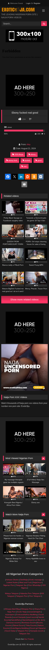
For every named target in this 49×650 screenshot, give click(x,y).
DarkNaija (24, 580)
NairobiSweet (27, 620)
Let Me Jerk (39, 620)
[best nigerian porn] (24, 390)
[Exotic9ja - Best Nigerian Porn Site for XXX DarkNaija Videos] (20, 10)
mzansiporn (10, 614)
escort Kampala (19, 617)
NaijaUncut (37, 582)
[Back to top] (41, 642)
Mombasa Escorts (29, 623)
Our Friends (29, 639)
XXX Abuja (19, 154)
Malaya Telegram (12, 593)
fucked (27, 160)
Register (37, 3)
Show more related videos (24, 299)
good (40, 160)
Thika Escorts (31, 625)
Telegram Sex (21, 585)
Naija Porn (11, 612)
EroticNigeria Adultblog (20, 628)
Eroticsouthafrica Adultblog (26, 614)
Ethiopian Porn (27, 609)
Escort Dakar (10, 631)
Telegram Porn (22, 596)
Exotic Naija (22, 612)
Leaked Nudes (12, 582)
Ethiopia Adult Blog (12, 609)
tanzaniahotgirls (34, 612)
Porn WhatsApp (34, 585)
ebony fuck (12, 160)
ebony (33, 154)
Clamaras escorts (13, 623)
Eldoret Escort (18, 625)
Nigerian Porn (9, 585)
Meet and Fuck (25, 582)
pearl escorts (32, 617)
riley (28, 144)
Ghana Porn (39, 609)
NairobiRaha (16, 620)
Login (28, 3)
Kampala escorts (37, 631)
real (25, 166)
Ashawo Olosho (12, 580)
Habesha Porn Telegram (30, 593)
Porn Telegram (35, 596)
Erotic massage (35, 580)
